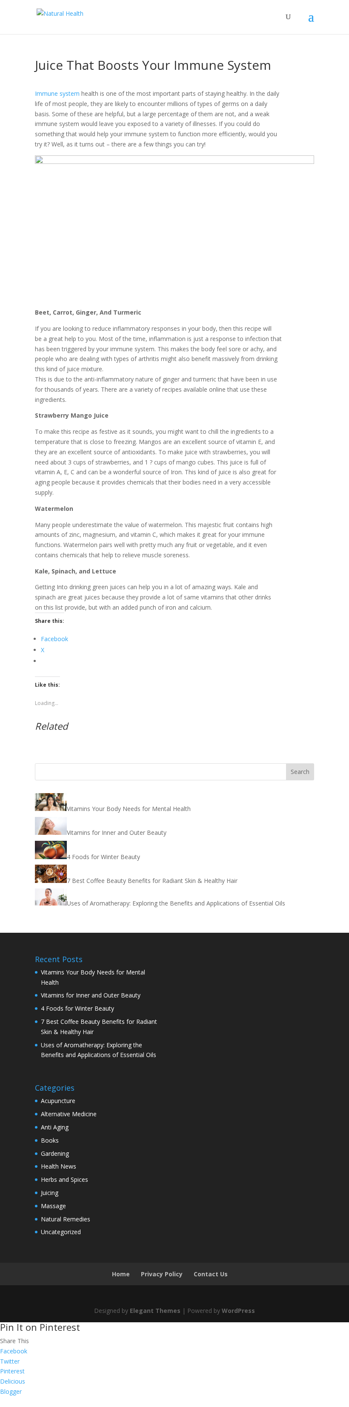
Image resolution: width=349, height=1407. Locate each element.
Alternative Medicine (69, 1114)
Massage (53, 1206)
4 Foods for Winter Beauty (77, 1008)
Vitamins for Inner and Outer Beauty (90, 995)
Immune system (57, 93)
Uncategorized (61, 1232)
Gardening (55, 1153)
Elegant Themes (155, 1311)
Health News (58, 1166)
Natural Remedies (65, 1219)
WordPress (238, 1311)
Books (50, 1140)
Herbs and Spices (64, 1179)
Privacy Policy (162, 1274)
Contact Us (211, 1274)
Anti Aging (55, 1127)
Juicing (49, 1193)
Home (121, 1274)
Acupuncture (58, 1101)
